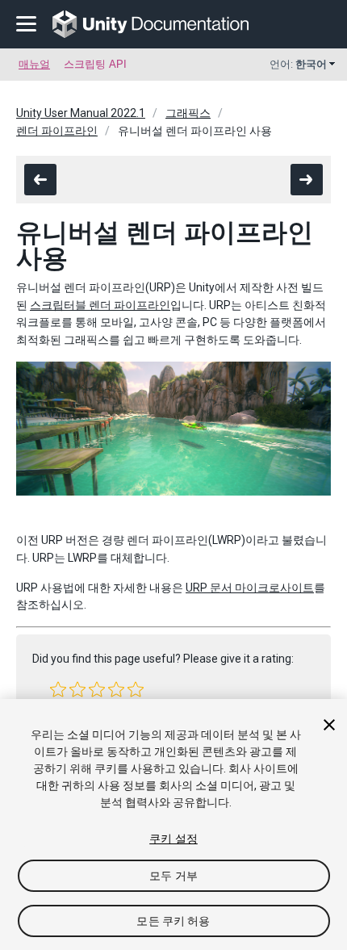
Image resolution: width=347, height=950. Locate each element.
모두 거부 (173, 875)
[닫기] (329, 725)
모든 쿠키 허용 (173, 920)
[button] (58, 689)
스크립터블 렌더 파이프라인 (100, 305)
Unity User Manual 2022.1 (80, 113)
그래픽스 (188, 113)
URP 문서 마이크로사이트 (250, 587)
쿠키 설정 (173, 838)
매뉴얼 (34, 64)
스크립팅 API (95, 64)
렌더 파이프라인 (57, 130)
